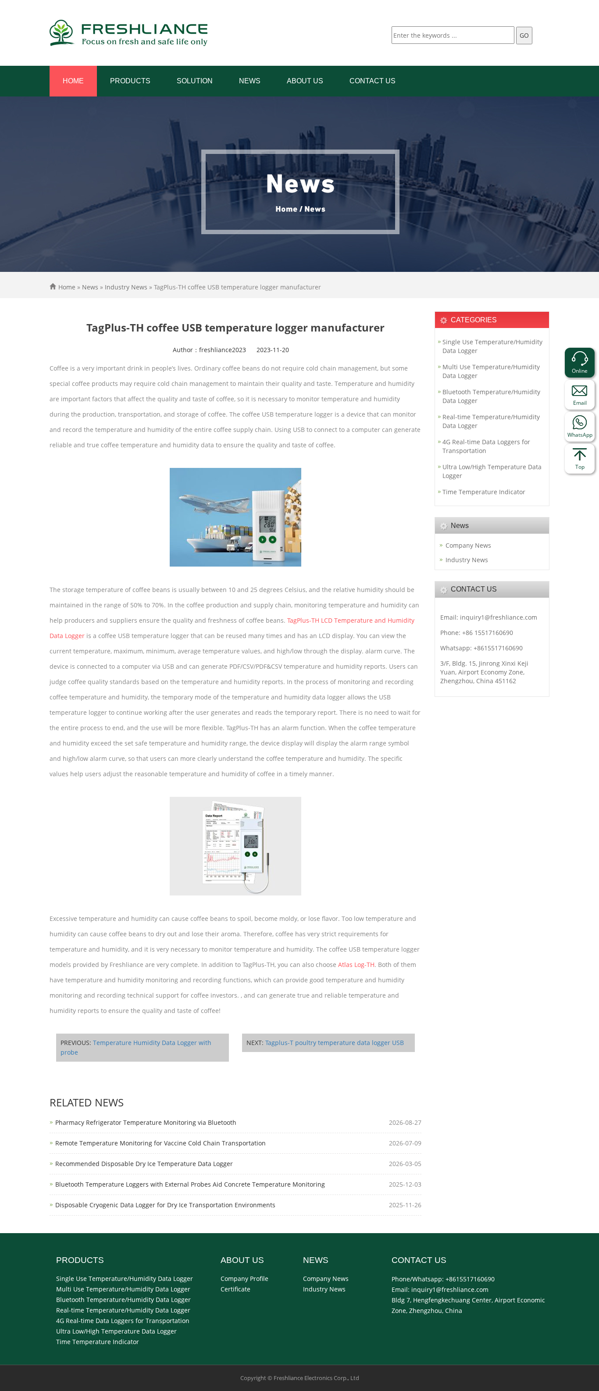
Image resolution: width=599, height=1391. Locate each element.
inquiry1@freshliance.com (498, 617)
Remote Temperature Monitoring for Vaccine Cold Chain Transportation (160, 1143)
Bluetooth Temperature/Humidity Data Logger (491, 396)
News (249, 81)
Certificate (235, 1289)
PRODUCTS (130, 81)
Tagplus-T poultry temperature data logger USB (334, 1042)
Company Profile (244, 1278)
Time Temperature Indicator (483, 492)
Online (580, 370)
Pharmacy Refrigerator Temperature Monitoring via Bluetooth (145, 1122)
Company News (468, 545)
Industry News (126, 287)
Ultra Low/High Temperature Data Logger (492, 471)
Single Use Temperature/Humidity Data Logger (492, 346)
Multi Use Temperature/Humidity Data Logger (491, 371)
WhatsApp (579, 435)
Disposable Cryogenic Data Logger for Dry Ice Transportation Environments (165, 1205)
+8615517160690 (498, 648)
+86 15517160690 (487, 632)
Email (580, 403)
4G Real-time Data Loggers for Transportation (486, 446)
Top (580, 467)
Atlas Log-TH (356, 964)
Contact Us (372, 81)
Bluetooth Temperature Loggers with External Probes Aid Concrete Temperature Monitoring (190, 1184)
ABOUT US (305, 81)
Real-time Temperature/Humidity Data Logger (491, 421)
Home (73, 81)
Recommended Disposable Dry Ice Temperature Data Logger (144, 1163)
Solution (195, 81)
